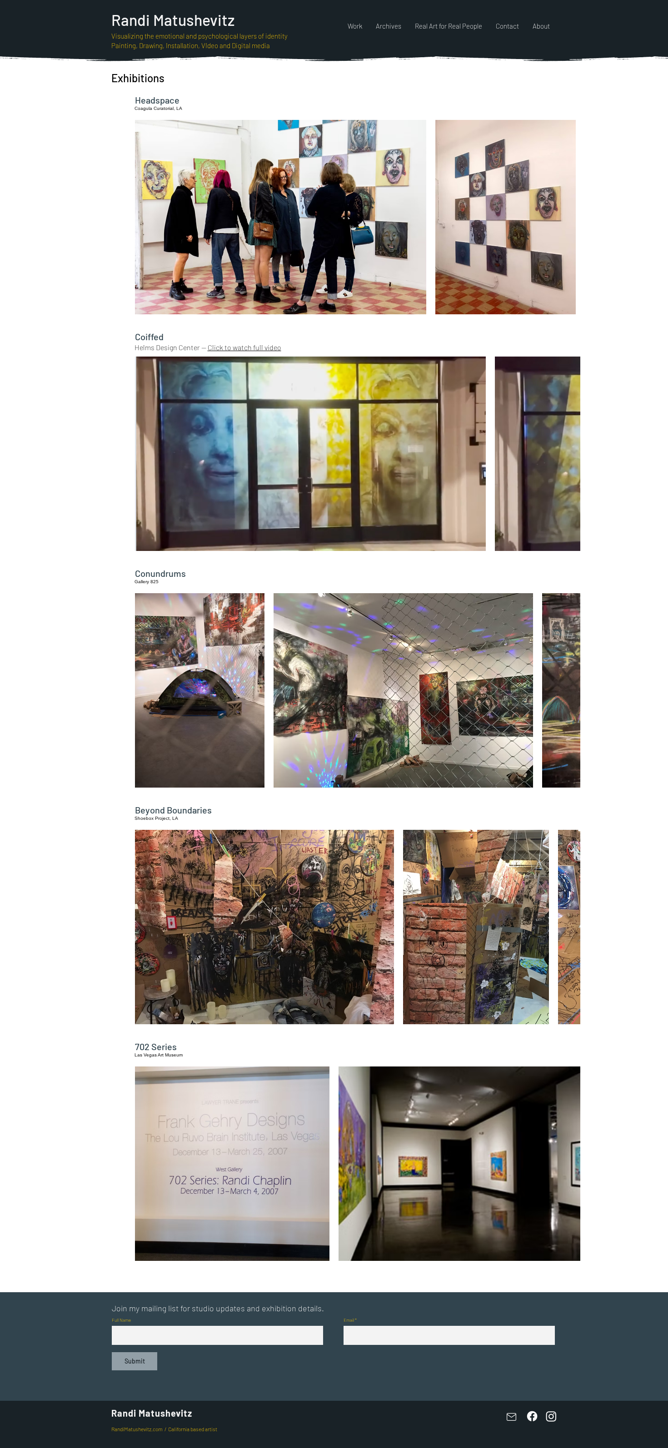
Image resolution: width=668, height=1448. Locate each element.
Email (349, 1320)
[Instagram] (551, 1416)
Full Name (121, 1320)
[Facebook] (532, 1416)
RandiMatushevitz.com (137, 1429)
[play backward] (146, 217)
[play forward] (569, 217)
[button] (281, 217)
